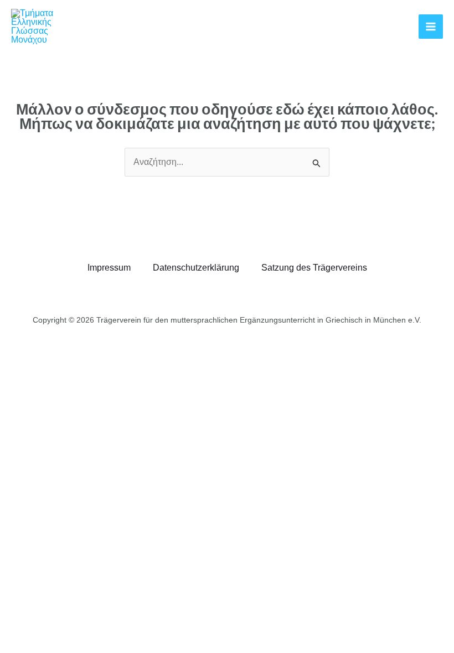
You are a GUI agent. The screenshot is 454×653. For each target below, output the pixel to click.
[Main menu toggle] (431, 26)
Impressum (109, 267)
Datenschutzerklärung (196, 267)
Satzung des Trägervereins (314, 267)
